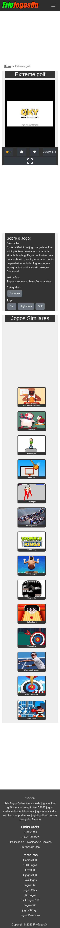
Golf (40, 306)
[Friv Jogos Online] (20, 5)
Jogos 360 (30, 885)
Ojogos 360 (30, 875)
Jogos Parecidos (30, 915)
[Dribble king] (32, 541)
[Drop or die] (32, 589)
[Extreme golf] (32, 445)
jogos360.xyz (30, 910)
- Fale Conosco (30, 837)
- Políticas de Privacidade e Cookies (30, 842)
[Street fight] (32, 493)
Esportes (15, 293)
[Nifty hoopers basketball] (32, 396)
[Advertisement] (30, 38)
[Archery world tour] (32, 685)
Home (7, 66)
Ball (12, 306)
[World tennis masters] (32, 661)
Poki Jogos (30, 880)
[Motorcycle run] (32, 517)
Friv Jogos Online (14, 803)
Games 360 (30, 860)
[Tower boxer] (32, 709)
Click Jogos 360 (30, 900)
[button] (53, 5)
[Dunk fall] (32, 469)
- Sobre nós (30, 832)
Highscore (26, 306)
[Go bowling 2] (32, 613)
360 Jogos (30, 895)
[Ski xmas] (32, 421)
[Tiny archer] (32, 637)
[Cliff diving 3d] (32, 565)
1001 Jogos (30, 865)
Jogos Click (30, 890)
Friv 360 (30, 870)
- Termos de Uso (30, 847)
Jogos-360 (30, 905)
